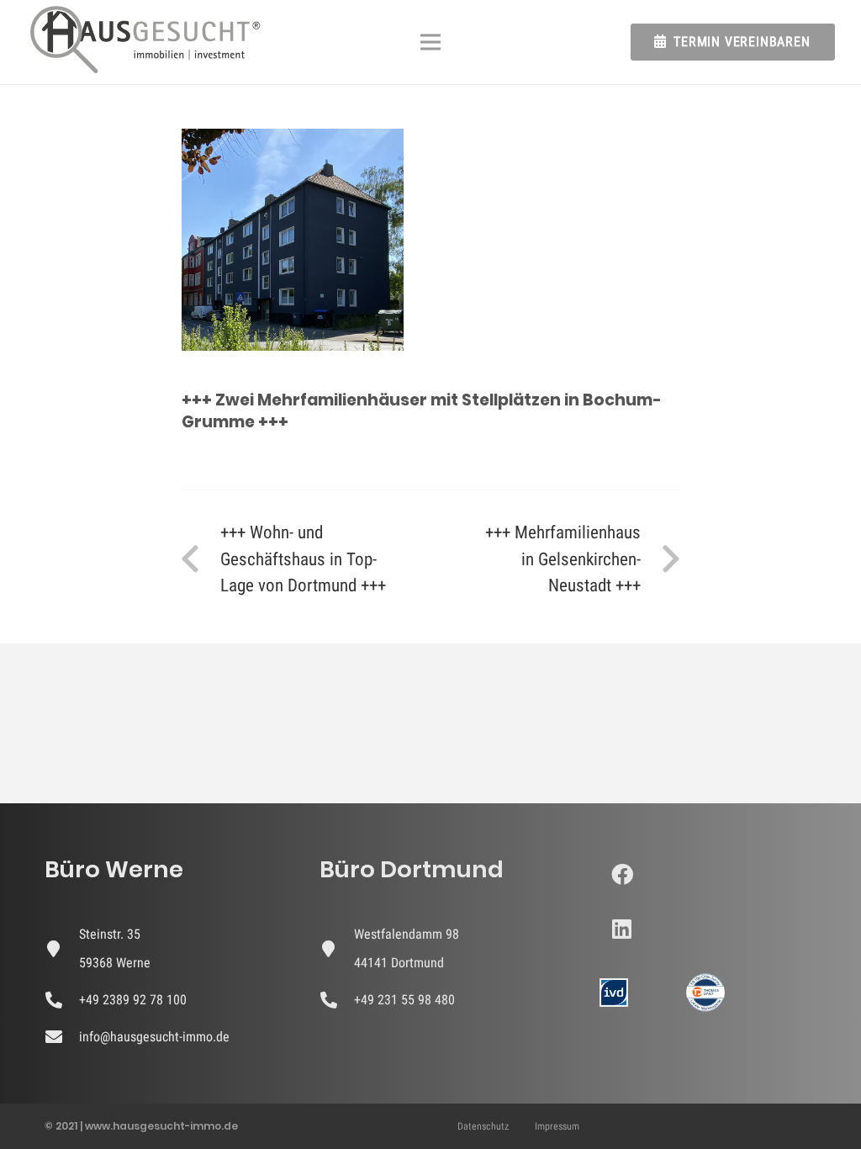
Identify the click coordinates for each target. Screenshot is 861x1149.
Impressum (557, 1126)
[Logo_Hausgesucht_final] (145, 42)
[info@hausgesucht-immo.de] (62, 1037)
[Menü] (430, 42)
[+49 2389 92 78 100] (62, 1000)
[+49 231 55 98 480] (337, 1000)
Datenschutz (483, 1126)
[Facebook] (621, 874)
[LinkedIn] (621, 929)
